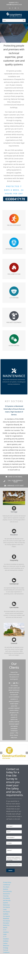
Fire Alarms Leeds (6, 908)
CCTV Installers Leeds (6, 932)
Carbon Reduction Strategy (6, 945)
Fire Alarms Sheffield (6, 913)
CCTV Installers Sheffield (6, 939)
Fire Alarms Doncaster (6, 922)
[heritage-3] (14, 491)
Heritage (14, 512)
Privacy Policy (7, 882)
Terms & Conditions (6, 951)
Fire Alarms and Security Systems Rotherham (6, 901)
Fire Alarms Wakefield (6, 917)
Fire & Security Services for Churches (7, 894)
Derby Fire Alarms (6, 926)
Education (14, 535)
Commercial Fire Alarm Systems (6, 887)
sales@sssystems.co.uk (14, 4)
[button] (1, 753)
